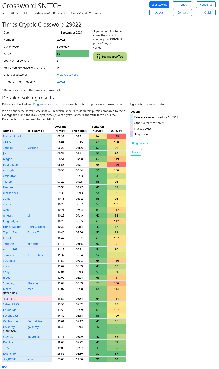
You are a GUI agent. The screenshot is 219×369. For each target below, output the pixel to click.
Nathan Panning (13, 136)
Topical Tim (10, 232)
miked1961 (10, 249)
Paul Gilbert (10, 165)
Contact (182, 12)
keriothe (33, 244)
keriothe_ (9, 244)
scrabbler (9, 261)
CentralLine (10, 321)
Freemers (9, 299)
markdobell (10, 193)
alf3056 (7, 142)
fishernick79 (11, 304)
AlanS (6, 210)
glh (30, 215)
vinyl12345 (9, 359)
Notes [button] (136, 152)
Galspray (9, 327)
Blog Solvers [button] (140, 143)
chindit (7, 204)
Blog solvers (41, 104)
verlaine (8, 148)
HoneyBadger (12, 227)
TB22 (6, 348)
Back (5, 367)
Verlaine (33, 148)
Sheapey (8, 283)
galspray (33, 327)
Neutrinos (205, 5)
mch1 (31, 289)
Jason (6, 153)
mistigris (8, 170)
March (7, 289)
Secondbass (11, 315)
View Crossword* (68, 75)
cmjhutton (10, 176)
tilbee (6, 277)
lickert (7, 238)
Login (136, 8)
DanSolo (8, 342)
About (159, 12)
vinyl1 (31, 359)
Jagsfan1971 (11, 353)
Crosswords (159, 5)
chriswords (10, 266)
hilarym (8, 181)
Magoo (7, 159)
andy (6, 272)
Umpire (8, 187)
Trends (182, 5)
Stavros (8, 337)
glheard (8, 215)
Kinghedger (10, 221)
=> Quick (206, 12)
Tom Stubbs (10, 255)
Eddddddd (10, 310)
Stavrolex (34, 337)
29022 (61, 82)
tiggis (6, 198)
